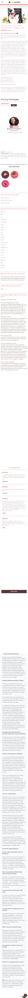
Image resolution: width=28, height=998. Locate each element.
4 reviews (14, 30)
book (14, 105)
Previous (2, 15)
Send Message (14, 130)
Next (26, 15)
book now (14, 591)
